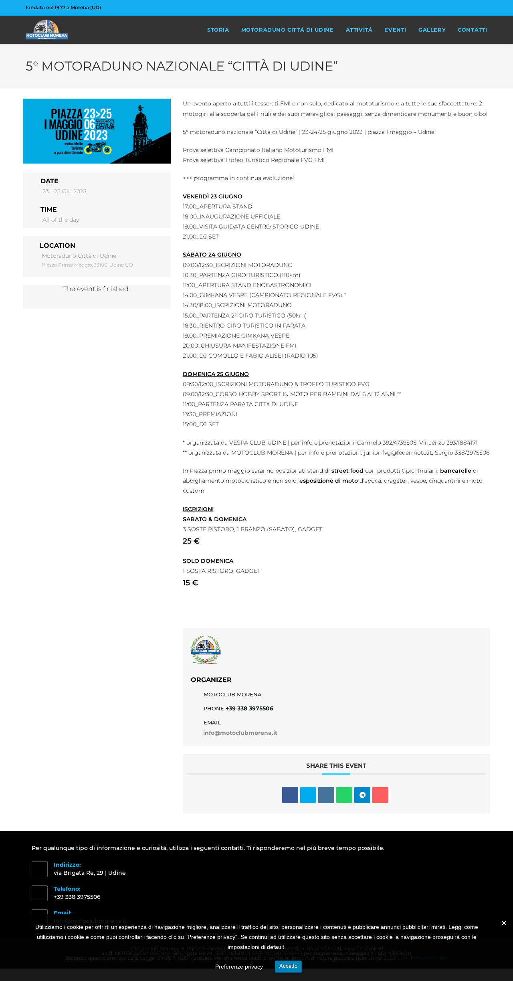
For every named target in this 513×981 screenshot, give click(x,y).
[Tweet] (308, 795)
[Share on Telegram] (362, 795)
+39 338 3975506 (249, 708)
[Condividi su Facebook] (290, 795)
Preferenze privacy (239, 966)
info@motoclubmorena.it (240, 732)
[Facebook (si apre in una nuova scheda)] (457, 8)
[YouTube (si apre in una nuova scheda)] (484, 8)
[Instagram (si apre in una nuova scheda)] (466, 8)
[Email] (380, 795)
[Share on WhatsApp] (344, 795)
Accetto (288, 966)
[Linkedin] (326, 795)
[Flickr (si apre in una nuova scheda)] (476, 8)
